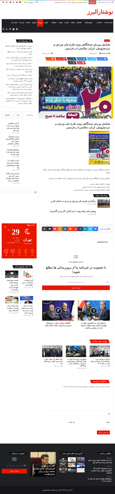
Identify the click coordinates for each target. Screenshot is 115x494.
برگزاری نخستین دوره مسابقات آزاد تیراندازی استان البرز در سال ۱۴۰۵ (100, 361)
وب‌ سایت (72, 422)
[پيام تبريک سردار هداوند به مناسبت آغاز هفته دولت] (11, 299)
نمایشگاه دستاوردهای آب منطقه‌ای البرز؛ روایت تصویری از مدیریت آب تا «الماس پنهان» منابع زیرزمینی (18, 101)
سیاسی (66, 22)
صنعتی (61, 22)
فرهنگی (54, 22)
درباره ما (21, 22)
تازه (18, 115)
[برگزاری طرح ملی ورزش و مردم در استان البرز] (103, 203)
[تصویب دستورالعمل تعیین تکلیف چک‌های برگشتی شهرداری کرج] (81, 459)
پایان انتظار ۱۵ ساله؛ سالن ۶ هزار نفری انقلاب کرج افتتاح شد (53, 361)
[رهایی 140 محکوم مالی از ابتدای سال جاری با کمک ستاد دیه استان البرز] (63, 470)
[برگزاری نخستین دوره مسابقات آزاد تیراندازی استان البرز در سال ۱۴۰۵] (100, 351)
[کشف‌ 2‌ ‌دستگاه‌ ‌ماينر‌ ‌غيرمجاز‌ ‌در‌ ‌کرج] (63, 465)
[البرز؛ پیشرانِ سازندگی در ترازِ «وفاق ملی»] (26, 274)
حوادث (73, 22)
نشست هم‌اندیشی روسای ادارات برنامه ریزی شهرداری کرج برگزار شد (66, 2)
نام (109, 413)
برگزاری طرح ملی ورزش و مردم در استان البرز (73, 201)
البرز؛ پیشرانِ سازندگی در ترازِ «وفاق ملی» (27, 282)
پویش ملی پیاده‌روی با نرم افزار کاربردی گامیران (73, 211)
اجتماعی (99, 22)
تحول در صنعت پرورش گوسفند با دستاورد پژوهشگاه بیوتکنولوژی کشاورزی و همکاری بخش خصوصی (44, 468)
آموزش (34, 22)
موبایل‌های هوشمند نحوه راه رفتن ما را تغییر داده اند (12, 152)
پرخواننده (30, 115)
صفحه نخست (108, 22)
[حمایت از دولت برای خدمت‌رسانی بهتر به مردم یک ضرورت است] (26, 299)
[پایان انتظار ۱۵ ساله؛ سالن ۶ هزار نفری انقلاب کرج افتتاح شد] (52, 351)
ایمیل (108, 422)
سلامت (28, 22)
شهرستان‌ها (88, 22)
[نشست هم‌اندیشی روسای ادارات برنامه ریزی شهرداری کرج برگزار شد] (11, 274)
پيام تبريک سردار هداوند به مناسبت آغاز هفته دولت (12, 308)
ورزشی (40, 22)
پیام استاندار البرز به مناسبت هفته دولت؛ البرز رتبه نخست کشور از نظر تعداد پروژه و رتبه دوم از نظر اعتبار (18, 87)
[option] (43, 464)
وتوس (44, 490)
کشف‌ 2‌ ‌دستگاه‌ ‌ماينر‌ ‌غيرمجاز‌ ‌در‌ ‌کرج (19, 75)
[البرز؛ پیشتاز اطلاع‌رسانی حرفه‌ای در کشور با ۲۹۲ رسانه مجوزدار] (81, 470)
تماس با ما (14, 22)
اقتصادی (78, 22)
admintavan (104, 53)
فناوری (46, 22)
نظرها (7, 115)
